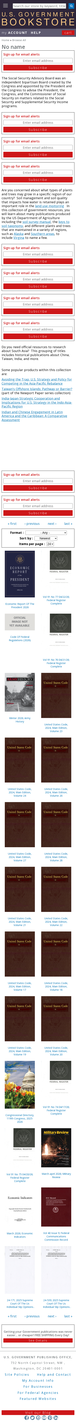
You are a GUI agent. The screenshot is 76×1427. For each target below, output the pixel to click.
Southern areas (42, 234)
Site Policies (17, 1374)
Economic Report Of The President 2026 (19, 605)
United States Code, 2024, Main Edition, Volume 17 (20, 986)
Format (16, 532)
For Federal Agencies (38, 1393)
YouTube (44, 1418)
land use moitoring (49, 206)
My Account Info (38, 1380)
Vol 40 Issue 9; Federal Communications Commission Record (56, 1236)
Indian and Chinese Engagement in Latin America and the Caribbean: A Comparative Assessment (34, 416)
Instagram (38, 1418)
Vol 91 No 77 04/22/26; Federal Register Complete (56, 600)
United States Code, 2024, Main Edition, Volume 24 (20, 792)
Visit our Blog (38, 1412)
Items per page (31, 544)
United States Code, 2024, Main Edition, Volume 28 (56, 857)
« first (12, 523)
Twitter (32, 1418)
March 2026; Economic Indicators (20, 1235)
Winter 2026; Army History (19, 719)
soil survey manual (36, 222)
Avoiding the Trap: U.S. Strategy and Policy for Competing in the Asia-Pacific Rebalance (37, 381)
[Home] (38, 24)
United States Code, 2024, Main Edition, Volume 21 (20, 922)
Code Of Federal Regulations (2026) (20, 638)
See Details (38, 1340)
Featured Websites (38, 1399)
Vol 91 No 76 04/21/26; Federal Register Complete (56, 663)
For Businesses (38, 1386)
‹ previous (32, 523)
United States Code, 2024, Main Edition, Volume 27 (20, 857)
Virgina (18, 238)
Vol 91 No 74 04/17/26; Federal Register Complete (56, 1110)
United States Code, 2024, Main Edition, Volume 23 (56, 728)
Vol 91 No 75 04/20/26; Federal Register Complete (20, 1178)
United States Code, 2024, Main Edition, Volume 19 (20, 1051)
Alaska (19, 234)
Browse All (19, 40)
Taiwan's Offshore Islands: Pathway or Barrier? (37, 389)
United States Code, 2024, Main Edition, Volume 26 (56, 792)
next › (52, 523)
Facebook (26, 1418)
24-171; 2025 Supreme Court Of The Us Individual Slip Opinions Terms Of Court (20, 1303)
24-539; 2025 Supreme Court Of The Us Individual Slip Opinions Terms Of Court (56, 1303)
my (15, 32)
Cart (68, 32)
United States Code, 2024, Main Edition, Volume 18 (56, 986)
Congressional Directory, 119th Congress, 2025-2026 (19, 1118)
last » (68, 523)
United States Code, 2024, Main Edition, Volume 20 (56, 1051)
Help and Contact (54, 1374)
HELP (36, 32)
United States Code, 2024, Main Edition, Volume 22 (56, 922)
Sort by (26, 538)
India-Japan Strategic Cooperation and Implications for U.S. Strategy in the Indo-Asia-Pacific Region (37, 402)
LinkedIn (56, 1418)
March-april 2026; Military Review (56, 1175)
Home (5, 40)
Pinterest (50, 1418)
